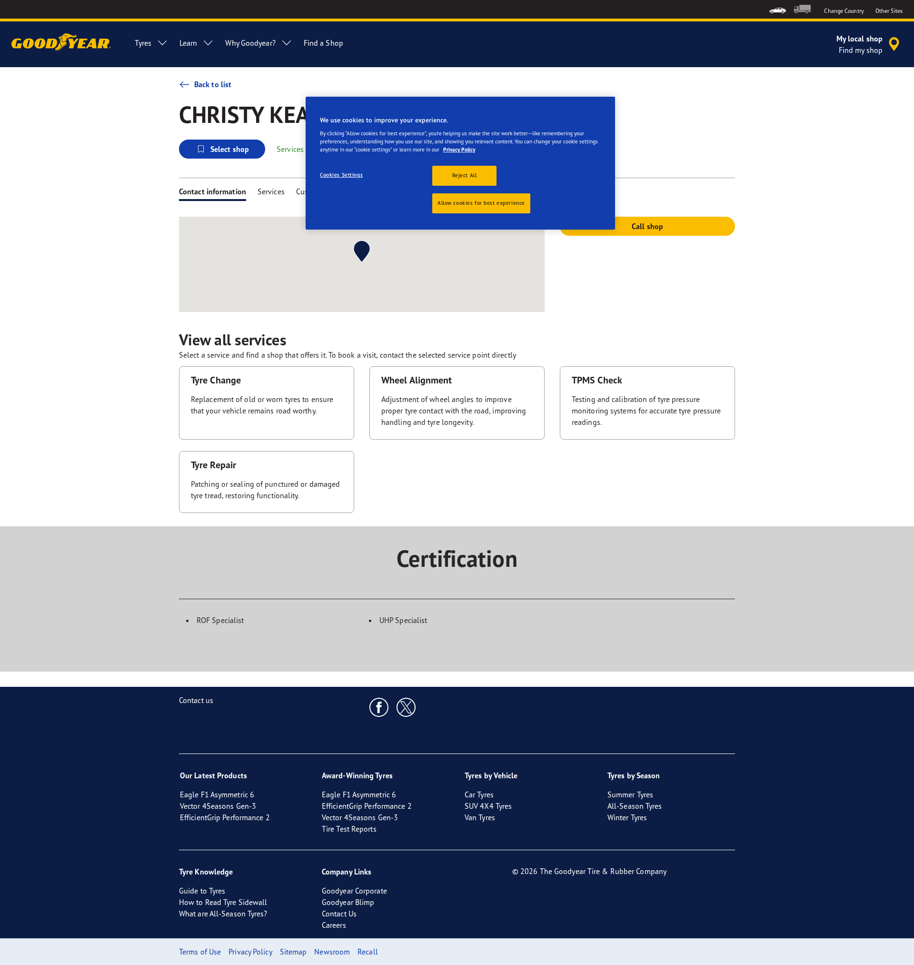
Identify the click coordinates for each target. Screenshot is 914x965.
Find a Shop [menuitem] (323, 43)
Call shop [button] (647, 226)
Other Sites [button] (889, 10)
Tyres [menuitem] (143, 43)
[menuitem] (777, 9)
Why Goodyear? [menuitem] (250, 43)
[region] (460, 163)
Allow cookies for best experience (481, 203)
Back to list (212, 84)
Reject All (464, 175)
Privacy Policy (459, 149)
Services (271, 191)
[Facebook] (379, 706)
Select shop (229, 149)
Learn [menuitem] (188, 43)
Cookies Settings (341, 174)
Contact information (212, 191)
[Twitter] (406, 706)
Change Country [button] (844, 10)
